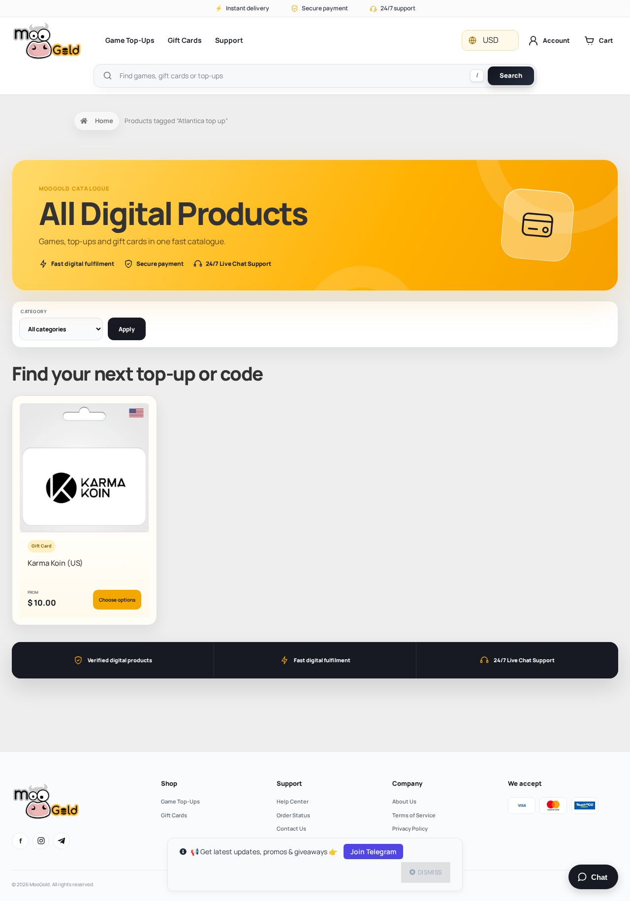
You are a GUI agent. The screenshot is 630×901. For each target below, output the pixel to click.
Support (229, 40)
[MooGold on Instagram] (40, 841)
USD (491, 39)
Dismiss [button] (430, 872)
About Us (404, 801)
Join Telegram (373, 851)
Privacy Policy (410, 828)
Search (511, 75)
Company (407, 783)
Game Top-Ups (130, 40)
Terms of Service (414, 815)
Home (104, 120)
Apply (127, 329)
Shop (169, 783)
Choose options (117, 599)
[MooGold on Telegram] (61, 841)
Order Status (293, 815)
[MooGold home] (47, 40)
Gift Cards (185, 40)
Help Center (293, 801)
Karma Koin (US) (55, 563)
